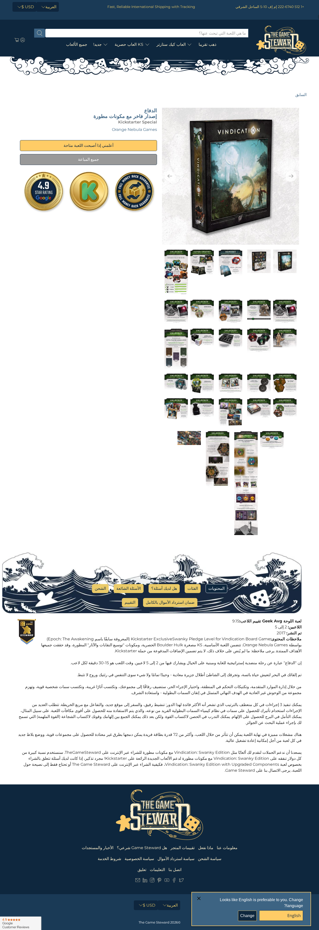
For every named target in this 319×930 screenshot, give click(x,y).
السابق (301, 94)
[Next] (291, 176)
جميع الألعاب (76, 44)
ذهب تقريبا (207, 44)
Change (247, 916)
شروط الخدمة (109, 858)
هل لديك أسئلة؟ (164, 588)
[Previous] (169, 176)
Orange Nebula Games (134, 129)
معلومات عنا (227, 847)
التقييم (130, 602)
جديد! (97, 44)
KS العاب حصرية (129, 44)
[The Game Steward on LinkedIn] (145, 881)
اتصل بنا (174, 869)
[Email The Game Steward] (137, 881)
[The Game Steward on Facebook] (174, 881)
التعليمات (157, 869)
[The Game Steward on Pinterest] (159, 881)
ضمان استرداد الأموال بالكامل (170, 602)
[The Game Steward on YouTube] (166, 881)
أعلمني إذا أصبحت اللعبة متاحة (88, 145)
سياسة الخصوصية (139, 858)
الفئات (192, 588)
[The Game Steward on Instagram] (152, 881)
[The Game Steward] (281, 40)
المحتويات (216, 588)
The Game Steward (154, 922)
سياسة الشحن (209, 858)
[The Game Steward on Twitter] (181, 881)
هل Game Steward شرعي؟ (142, 847)
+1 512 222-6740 (291, 6)
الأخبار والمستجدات (97, 847)
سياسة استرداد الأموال (176, 858)
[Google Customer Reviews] (20, 923)
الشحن (100, 588)
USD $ (27, 6)
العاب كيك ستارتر (171, 44)
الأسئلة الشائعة (128, 588)
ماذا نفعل (205, 847)
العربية (50, 6)
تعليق (142, 869)
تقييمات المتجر (182, 847)
